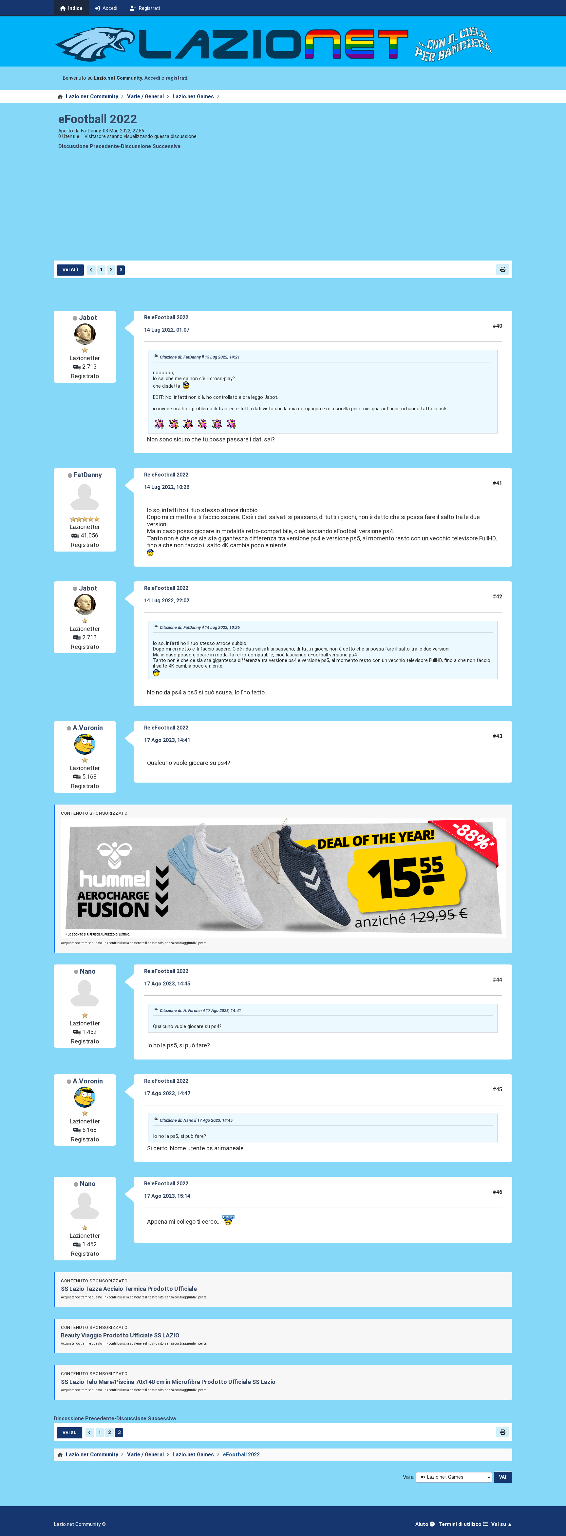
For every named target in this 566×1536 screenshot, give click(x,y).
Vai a (408, 1477)
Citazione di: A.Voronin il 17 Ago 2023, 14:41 (200, 1010)
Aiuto (422, 1524)
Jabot (88, 317)
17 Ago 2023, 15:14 (167, 1196)
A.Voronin (88, 728)
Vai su (70, 1432)
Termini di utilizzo (461, 1524)
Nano (88, 971)
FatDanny (88, 475)
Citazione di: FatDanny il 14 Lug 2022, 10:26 (200, 627)
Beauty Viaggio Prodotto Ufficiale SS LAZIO (120, 1335)
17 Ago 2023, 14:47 (167, 1093)
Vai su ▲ (501, 1524)
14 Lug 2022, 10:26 (166, 487)
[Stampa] (502, 269)
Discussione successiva (150, 146)
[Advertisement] (283, 210)
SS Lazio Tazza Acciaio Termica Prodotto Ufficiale (129, 1288)
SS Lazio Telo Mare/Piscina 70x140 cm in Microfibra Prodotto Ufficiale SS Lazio (168, 1381)
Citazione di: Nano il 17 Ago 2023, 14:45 (196, 1120)
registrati (176, 78)
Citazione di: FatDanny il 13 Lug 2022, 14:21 (200, 357)
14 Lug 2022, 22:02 (166, 600)
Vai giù (70, 269)
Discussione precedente (88, 146)
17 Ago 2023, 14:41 (167, 740)
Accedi (152, 78)
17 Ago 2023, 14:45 (167, 984)
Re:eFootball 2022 (166, 317)
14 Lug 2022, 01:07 (166, 330)
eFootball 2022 (97, 119)
